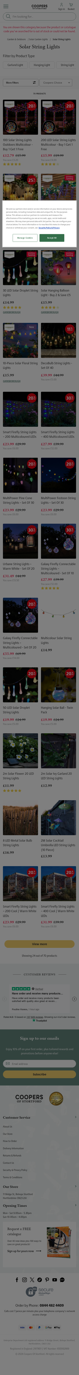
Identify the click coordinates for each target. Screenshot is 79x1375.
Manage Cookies (25, 237)
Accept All (52, 237)
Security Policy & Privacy (49, 227)
